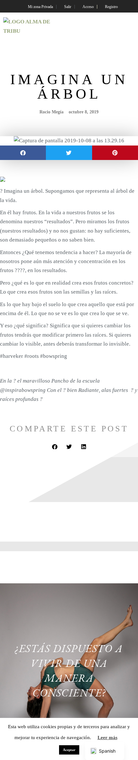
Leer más (107, 737)
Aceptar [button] (69, 750)
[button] (130, 27)
